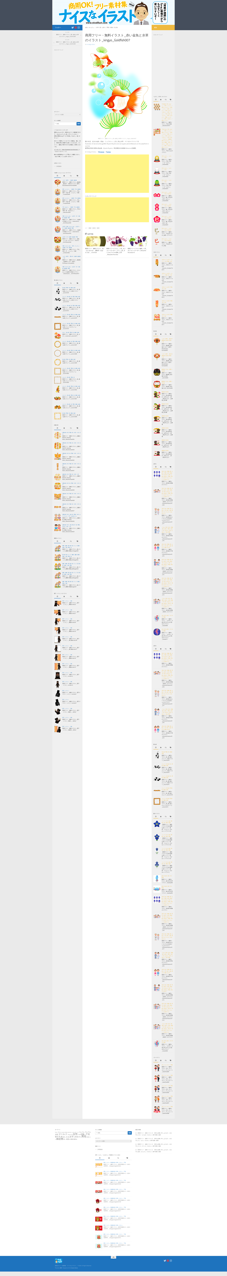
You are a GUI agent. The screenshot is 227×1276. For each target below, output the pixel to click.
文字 (71, 1137)
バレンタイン (167, 1065)
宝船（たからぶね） (66, 216)
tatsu (66, 1132)
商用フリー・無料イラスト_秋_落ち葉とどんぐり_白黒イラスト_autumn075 (71, 300)
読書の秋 (64, 432)
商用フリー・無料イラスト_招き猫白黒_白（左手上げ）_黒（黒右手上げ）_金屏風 (167, 421)
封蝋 (82, 1134)
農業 (78, 545)
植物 (111, 27)
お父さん (166, 474)
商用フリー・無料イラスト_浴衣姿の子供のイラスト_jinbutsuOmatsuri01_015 (167, 553)
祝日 (163, 876)
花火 (165, 471)
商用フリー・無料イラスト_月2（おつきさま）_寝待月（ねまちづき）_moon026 (94, 250)
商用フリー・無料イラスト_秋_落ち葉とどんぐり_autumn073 (167, 793)
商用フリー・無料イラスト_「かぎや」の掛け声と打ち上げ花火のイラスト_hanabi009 (167, 622)
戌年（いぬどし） (168, 118)
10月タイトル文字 (166, 259)
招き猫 (166, 340)
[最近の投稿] (57, 176)
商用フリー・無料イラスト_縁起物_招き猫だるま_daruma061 (167, 386)
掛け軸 (67, 1137)
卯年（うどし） (119, 1162)
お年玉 (63, 226)
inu (59, 1132)
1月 (76, 216)
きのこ (63, 332)
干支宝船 (164, 104)
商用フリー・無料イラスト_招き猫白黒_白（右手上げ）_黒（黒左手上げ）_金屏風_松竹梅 (167, 409)
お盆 (169, 821)
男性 (165, 473)
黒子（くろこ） (65, 601)
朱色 (76, 1137)
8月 (169, 474)
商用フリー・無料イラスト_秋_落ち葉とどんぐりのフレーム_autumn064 (71, 371)
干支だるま (164, 129)
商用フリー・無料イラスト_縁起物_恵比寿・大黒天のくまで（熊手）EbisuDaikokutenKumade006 (71, 183)
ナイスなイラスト (91, 44)
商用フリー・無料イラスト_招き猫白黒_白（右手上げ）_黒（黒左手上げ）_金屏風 (167, 433)
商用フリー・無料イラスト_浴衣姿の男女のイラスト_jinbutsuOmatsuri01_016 (167, 537)
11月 (64, 258)
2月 (162, 1065)
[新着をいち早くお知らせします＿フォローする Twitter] (72, 27)
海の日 (165, 876)
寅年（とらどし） (66, 189)
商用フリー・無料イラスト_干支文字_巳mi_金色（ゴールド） (167, 233)
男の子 (73, 524)
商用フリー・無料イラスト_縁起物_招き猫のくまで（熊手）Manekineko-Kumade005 (167, 347)
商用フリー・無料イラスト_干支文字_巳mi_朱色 (167, 244)
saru (64, 1132)
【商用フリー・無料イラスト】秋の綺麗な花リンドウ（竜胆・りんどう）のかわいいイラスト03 (167, 841)
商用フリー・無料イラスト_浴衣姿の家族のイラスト (167, 483)
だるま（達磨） (168, 369)
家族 (63, 547)
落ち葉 (63, 287)
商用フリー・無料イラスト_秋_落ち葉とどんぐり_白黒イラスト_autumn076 (71, 291)
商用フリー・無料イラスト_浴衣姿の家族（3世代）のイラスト (167, 610)
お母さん (165, 476)
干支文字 (169, 194)
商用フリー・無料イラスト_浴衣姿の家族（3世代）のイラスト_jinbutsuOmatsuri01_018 (167, 502)
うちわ (163, 527)
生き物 (116, 27)
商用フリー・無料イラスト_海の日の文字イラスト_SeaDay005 (167, 891)
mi (60, 1132)
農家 (72, 1139)
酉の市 (71, 256)
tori (70, 1132)
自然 (74, 287)
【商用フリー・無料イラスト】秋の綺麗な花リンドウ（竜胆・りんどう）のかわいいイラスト (167, 869)
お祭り (104, 27)
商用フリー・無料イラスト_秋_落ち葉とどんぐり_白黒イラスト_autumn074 (71, 309)
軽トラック (74, 545)
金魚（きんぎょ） (90, 27)
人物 (70, 514)
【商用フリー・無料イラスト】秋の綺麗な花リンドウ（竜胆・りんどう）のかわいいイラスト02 (167, 855)
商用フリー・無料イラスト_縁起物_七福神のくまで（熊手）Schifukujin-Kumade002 (71, 261)
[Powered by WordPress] (61, 1267)
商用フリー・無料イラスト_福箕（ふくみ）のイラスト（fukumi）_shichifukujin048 (71, 240)
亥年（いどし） (165, 120)
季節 (108, 27)
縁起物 (75, 180)
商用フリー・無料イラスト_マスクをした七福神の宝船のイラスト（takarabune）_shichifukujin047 (71, 272)
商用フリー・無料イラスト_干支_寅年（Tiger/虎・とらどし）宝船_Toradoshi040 (71, 192)
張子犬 (57, 1137)
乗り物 (69, 545)
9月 (68, 432)
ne (62, 1132)
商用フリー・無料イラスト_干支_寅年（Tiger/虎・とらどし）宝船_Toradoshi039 (71, 201)
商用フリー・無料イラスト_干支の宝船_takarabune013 (167, 124)
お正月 (73, 216)
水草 (97, 27)
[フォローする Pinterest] (75, 27)
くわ (78, 1132)
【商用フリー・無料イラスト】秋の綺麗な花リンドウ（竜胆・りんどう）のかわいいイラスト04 (167, 828)
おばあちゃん (74, 516)
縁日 (98, 228)
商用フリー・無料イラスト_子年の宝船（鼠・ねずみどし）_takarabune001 (71, 210)
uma (73, 1132)
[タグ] (77, 176)
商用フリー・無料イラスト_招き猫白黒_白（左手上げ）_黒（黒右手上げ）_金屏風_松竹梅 (167, 397)
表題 (67, 1139)
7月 (162, 474)
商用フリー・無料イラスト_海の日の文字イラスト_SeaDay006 (167, 881)
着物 (168, 471)
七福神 (71, 180)
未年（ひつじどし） (166, 140)
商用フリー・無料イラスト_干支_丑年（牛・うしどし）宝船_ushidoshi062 (71, 251)
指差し (64, 1137)
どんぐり (64, 296)
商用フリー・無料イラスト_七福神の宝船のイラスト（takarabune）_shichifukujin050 (71, 221)
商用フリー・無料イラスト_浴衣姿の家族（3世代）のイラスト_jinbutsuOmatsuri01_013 (167, 592)
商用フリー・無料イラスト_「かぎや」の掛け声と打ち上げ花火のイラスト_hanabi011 (167, 636)
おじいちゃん (166, 512)
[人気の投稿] (64, 176)
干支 (76, 189)
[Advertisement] (117, 173)
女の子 (63, 526)
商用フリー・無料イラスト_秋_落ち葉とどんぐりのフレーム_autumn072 (71, 327)
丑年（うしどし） (76, 246)
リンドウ (164, 821)
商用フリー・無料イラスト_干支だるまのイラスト (167, 150)
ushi (75, 1132)
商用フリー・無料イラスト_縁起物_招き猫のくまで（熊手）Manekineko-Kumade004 (167, 362)
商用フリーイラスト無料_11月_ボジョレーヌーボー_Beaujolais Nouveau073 (137, 250)
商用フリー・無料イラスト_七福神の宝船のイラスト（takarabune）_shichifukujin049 (71, 231)
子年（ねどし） (65, 207)
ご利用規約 (58, 166)
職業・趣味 (64, 545)
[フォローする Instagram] (78, 27)
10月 (75, 432)
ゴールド (62, 1134)
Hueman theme (74, 1268)
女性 (168, 473)
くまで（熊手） (65, 180)
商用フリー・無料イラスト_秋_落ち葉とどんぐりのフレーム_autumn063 (71, 380)
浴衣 (163, 471)
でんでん (82, 1132)
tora (69, 1132)
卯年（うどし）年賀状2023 (109, 1162)
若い (64, 1139)
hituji (56, 1132)
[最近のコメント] (70, 176)
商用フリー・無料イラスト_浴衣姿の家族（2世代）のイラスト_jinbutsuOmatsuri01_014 (167, 571)
